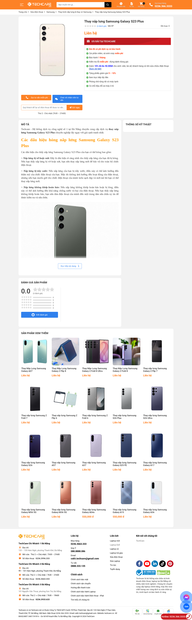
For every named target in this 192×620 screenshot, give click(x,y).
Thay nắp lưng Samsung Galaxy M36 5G (63, 511)
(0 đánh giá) (102, 26)
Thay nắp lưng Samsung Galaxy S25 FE (124, 464)
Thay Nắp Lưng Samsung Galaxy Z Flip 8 (64, 369)
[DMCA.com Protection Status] (163, 572)
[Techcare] (39, 4)
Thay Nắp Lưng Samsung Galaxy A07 (33, 369)
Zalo (186, 606)
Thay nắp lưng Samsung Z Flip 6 (64, 416)
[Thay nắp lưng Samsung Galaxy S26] (35, 445)
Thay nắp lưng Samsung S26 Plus (124, 416)
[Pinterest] (170, 563)
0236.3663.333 (43, 579)
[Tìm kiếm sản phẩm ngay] (107, 4)
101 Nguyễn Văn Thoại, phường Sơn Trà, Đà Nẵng (40, 591)
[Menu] (22, 4)
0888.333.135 (78, 566)
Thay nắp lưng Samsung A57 (63, 464)
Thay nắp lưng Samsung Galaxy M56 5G (33, 511)
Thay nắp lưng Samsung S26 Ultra (155, 416)
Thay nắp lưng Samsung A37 (94, 464)
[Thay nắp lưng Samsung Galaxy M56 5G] (35, 492)
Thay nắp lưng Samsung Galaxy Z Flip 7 (155, 369)
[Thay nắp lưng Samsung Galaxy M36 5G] (65, 492)
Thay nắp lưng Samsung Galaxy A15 (124, 511)
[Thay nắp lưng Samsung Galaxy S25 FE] (126, 445)
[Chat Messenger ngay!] (186, 597)
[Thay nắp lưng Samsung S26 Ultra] (157, 398)
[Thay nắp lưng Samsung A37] (96, 445)
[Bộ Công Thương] (146, 572)
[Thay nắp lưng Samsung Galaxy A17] (157, 445)
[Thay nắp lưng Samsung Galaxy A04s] (96, 492)
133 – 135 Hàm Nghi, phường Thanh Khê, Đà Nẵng (40, 550)
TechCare (140, 541)
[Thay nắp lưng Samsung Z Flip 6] (65, 398)
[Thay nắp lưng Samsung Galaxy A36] (157, 492)
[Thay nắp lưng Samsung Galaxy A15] (126, 492)
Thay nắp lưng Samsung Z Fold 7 (34, 416)
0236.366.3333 (163, 6)
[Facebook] (139, 563)
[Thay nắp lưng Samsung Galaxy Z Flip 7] (157, 351)
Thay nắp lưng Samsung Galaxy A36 (155, 511)
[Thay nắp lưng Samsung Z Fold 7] (35, 398)
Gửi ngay (76, 107)
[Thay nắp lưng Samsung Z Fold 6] (96, 398)
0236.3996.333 (43, 558)
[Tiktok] (162, 563)
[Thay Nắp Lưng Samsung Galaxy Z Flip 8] (65, 351)
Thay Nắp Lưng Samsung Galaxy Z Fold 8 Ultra (94, 369)
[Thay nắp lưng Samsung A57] (65, 445)
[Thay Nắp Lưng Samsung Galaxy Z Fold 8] (126, 351)
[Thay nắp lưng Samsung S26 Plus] (126, 398)
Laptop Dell (115, 545)
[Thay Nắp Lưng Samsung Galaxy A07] (35, 351)
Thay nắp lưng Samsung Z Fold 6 (95, 416)
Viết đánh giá (41, 315)
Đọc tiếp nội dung (69, 266)
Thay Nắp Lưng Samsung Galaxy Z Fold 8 (125, 369)
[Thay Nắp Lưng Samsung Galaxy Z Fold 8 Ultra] (96, 351)
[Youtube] (147, 563)
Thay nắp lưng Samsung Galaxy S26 (33, 464)
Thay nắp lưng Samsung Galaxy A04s (94, 511)
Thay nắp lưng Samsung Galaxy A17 (155, 464)
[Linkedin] (155, 563)
